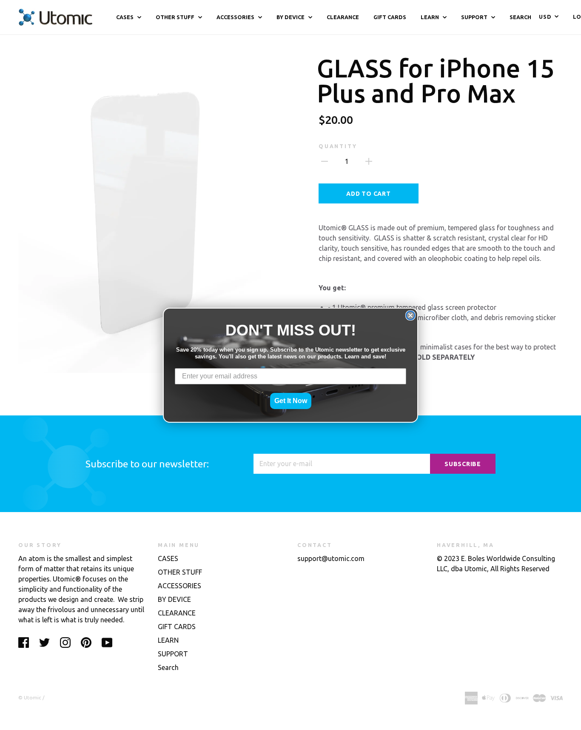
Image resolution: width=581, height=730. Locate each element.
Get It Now (290, 400)
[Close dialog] (410, 315)
